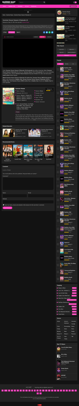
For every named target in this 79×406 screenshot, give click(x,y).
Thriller (65, 338)
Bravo (41, 91)
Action (58, 321)
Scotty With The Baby (70, 263)
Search (67, 55)
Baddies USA (67, 67)
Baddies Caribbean (69, 126)
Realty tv (66, 333)
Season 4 (29, 97)
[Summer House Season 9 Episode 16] (34, 136)
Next (18, 32)
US (41, 95)
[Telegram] (28, 12)
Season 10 (28, 95)
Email (29, 192)
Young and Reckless (69, 133)
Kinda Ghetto (64, 368)
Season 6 (24, 98)
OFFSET (63, 375)
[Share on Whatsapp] (49, 32)
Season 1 (23, 95)
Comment (5, 176)
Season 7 (29, 98)
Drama (69, 114)
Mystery (59, 331)
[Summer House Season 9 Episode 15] (9, 136)
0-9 (6, 390)
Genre (61, 49)
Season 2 (19, 97)
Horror (65, 328)
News (65, 331)
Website (5, 198)
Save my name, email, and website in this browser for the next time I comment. (24, 205)
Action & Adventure (66, 322)
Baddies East (19, 79)
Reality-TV (70, 69)
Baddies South (68, 98)
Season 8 (19, 100)
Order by (71, 52)
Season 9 (24, 100)
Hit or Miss (64, 354)
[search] (44, 2)
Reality (17, 112)
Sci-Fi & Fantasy (59, 337)
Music (72, 328)
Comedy (73, 323)
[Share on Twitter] (47, 32)
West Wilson (25, 108)
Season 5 (19, 98)
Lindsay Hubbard (24, 107)
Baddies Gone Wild (69, 112)
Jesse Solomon (26, 105)
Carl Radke (30, 104)
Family (58, 328)
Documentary (67, 326)
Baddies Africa (68, 119)
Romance (73, 333)
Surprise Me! (73, 6)
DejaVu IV (66, 242)
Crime (58, 326)
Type (61, 52)
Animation (73, 321)
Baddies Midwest (68, 105)
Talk (72, 336)
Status (71, 49)
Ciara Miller (19, 105)
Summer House (25, 22)
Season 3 (24, 97)
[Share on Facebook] (44, 32)
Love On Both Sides (66, 347)
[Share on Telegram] (52, 32)
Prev (5, 32)
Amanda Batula (23, 104)
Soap (65, 336)
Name (4, 192)
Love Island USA (68, 249)
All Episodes (11, 32)
